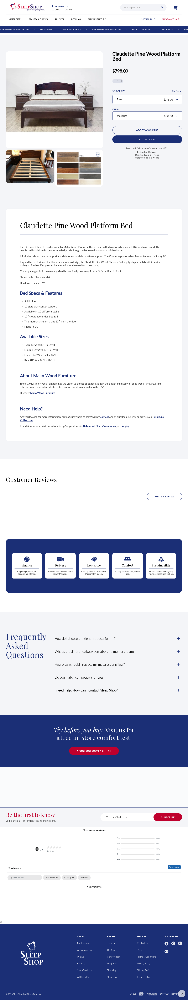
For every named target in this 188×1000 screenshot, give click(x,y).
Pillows (59, 19)
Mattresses (15, 19)
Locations (111, 943)
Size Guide (176, 91)
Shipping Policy (144, 970)
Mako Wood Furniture (42, 392)
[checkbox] (84, 877)
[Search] (162, 7)
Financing (111, 970)
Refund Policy (143, 977)
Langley (124, 426)
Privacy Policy (143, 963)
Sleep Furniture (97, 19)
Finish (115, 109)
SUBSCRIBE (167, 817)
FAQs (139, 950)
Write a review (164, 496)
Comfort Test (113, 956)
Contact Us (142, 943)
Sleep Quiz (112, 977)
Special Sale (148, 19)
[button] (175, 7)
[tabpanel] (94, 897)
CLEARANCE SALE (170, 19)
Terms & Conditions (146, 956)
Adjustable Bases (38, 19)
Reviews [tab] (15, 868)
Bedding (76, 19)
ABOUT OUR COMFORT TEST (94, 751)
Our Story (112, 950)
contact (104, 416)
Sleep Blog (112, 963)
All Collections (84, 977)
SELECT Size (146, 91)
